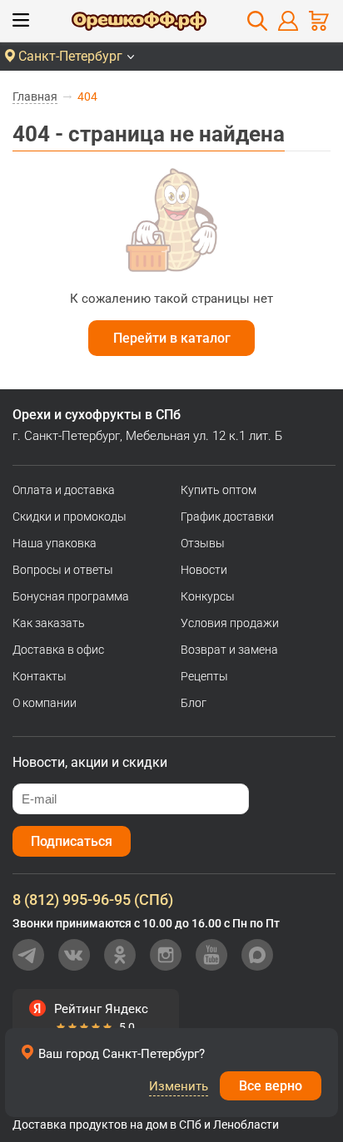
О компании (44, 702)
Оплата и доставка (63, 490)
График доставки (227, 516)
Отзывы (203, 543)
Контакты (39, 676)
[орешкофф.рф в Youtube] (211, 955)
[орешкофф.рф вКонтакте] (74, 955)
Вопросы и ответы (62, 569)
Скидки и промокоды (69, 516)
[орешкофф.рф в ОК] (120, 955)
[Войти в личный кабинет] (288, 21)
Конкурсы (208, 596)
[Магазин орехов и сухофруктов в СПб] (139, 23)
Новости (204, 569)
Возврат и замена (229, 649)
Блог (193, 702)
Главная (34, 96)
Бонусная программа (70, 596)
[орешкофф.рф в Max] (257, 955)
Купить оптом (218, 490)
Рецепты (204, 676)
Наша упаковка (54, 543)
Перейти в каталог (172, 338)
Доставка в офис (58, 649)
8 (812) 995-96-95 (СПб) (92, 899)
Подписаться (71, 841)
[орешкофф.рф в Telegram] (28, 955)
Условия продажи (230, 623)
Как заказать (48, 623)
